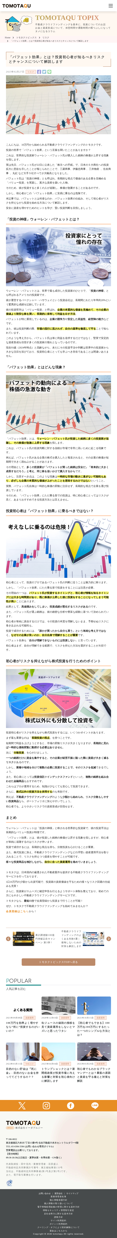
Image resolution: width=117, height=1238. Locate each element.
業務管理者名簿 (58, 1197)
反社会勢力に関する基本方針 (58, 1214)
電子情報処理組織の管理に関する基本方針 (58, 1207)
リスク (45, 37)
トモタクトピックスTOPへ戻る (58, 962)
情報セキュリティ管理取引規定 (58, 1210)
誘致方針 (58, 1217)
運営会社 (58, 1193)
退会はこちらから (58, 1231)
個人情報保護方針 (58, 1200)
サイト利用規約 (58, 1220)
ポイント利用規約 (58, 1224)
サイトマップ (72, 1193)
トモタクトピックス (26, 37)
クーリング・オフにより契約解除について (58, 1227)
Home (7, 37)
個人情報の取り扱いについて (58, 1203)
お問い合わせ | (46, 1193)
